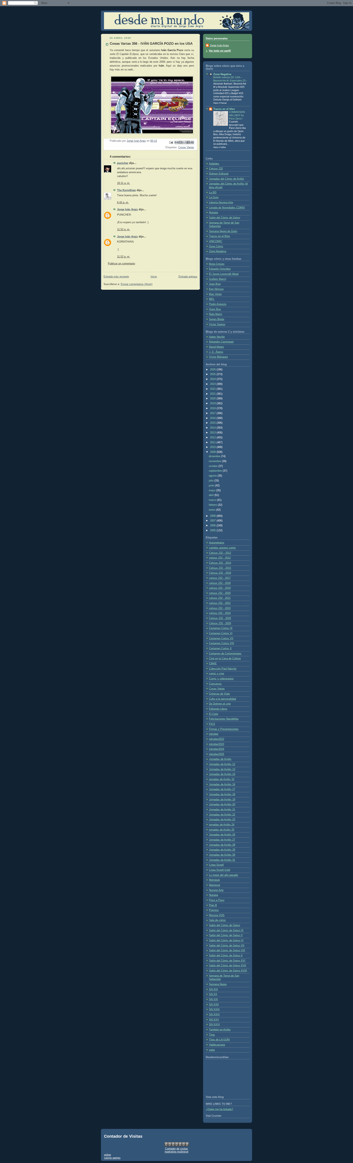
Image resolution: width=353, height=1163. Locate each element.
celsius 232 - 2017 (220, 578)
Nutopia (213, 212)
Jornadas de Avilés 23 (222, 819)
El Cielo (213, 714)
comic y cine (216, 673)
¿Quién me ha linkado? (219, 1109)
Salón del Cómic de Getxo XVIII (228, 970)
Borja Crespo (216, 264)
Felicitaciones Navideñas (224, 718)
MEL (211, 299)
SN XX (213, 994)
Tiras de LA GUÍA (219, 1039)
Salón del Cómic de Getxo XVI (227, 960)
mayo (212, 490)
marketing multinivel (176, 1151)
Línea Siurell (216, 864)
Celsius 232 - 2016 (220, 572)
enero (212, 509)
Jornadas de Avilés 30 (222, 854)
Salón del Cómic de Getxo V (226, 935)
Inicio (154, 276)
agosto (213, 475)
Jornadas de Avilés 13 (222, 769)
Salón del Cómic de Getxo (224, 217)
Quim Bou (215, 309)
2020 (213, 398)
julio (211, 480)
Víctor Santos (217, 324)
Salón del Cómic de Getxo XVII (227, 965)
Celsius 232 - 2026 (220, 623)
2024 (213, 379)
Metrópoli (214, 880)
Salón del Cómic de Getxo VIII (227, 950)
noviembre (215, 461)
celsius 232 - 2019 (220, 588)
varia (212, 1049)
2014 (213, 427)
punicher (122, 163)
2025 (213, 374)
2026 (213, 369)
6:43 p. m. (123, 202)
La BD (212, 192)
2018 (213, 408)
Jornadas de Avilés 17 (222, 789)
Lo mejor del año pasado (223, 875)
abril (211, 495)
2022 (213, 389)
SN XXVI (214, 1024)
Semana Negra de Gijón (223, 231)
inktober (213, 734)
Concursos (215, 683)
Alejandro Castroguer (221, 341)
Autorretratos (216, 542)
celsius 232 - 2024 (220, 613)
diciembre (215, 456)
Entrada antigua (188, 276)
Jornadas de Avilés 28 (222, 844)
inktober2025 (216, 754)
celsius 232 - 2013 (220, 557)
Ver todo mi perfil (220, 50)
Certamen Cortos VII (221, 638)
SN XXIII (214, 1009)
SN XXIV (214, 1014)
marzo (213, 500)
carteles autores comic (222, 547)
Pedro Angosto (217, 304)
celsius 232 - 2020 (220, 593)
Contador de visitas (176, 1148)
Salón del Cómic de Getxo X (226, 955)
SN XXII (214, 1004)
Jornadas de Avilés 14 (222, 774)
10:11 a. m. (123, 183)
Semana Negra (218, 984)
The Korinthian (126, 190)
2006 (213, 525)
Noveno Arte (216, 890)
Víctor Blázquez (218, 356)
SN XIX (213, 989)
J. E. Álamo (216, 352)
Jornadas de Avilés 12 (222, 764)
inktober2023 (216, 744)
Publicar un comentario (121, 263)
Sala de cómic (217, 920)
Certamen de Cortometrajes (225, 653)
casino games (112, 1157)
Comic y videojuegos (221, 678)
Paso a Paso (216, 900)
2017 (213, 413)
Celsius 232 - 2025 (220, 618)
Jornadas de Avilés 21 (222, 809)
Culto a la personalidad (222, 698)
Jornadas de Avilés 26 (222, 834)
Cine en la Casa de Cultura (225, 658)
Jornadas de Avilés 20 (222, 804)
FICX (212, 724)
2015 (213, 422)
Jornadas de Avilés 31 (222, 860)
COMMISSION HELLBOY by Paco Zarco (237, 115)
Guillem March (217, 279)
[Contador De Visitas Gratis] (176, 1145)
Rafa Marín (215, 314)
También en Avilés (220, 1029)
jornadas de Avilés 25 (221, 829)
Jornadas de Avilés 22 (222, 814)
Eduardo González (220, 268)
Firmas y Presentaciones (224, 729)
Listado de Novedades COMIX (227, 207)
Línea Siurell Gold (219, 870)
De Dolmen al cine (220, 703)
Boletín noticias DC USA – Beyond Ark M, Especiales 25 (229, 79)
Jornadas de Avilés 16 (222, 784)
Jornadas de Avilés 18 (222, 794)
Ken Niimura (216, 289)
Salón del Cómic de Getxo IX (226, 930)
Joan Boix (215, 284)
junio (212, 485)
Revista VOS (217, 915)
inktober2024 (216, 749)
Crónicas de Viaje (219, 693)
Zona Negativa (222, 74)
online (107, 1154)
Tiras (212, 1034)
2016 (213, 418)
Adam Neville (217, 336)
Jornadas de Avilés (220, 759)
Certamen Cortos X (220, 648)
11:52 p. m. (123, 229)
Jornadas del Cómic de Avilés (226, 178)
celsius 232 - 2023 (220, 608)
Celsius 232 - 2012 (220, 552)
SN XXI (213, 999)
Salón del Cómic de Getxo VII (226, 945)
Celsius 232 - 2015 (220, 568)
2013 (213, 432)
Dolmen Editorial (218, 173)
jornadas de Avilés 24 (221, 824)
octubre (213, 466)
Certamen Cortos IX (220, 628)
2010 (213, 447)
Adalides (214, 163)
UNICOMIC (215, 241)
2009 (213, 452)
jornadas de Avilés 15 (221, 779)
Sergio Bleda (216, 319)
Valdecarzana (217, 1044)
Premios (214, 910)
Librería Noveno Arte (221, 202)
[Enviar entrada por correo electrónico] (171, 142)
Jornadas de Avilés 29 (222, 849)
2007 (213, 520)
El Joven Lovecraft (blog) (224, 274)
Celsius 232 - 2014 (220, 562)
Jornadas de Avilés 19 (222, 799)
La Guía (213, 197)
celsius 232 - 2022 (220, 603)
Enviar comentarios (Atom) (136, 284)
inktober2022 (216, 739)
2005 (213, 530)
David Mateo (216, 346)
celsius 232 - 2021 (220, 598)
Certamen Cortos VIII (221, 643)
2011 (213, 442)
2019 (213, 403)
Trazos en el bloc (224, 109)
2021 (213, 393)
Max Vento (215, 294)
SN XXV (214, 1019)
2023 (213, 384)
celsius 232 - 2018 (220, 583)
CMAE (213, 663)
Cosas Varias (186, 147)
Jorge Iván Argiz (127, 209)
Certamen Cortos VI (220, 633)
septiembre (216, 470)
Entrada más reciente (116, 276)
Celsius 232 (216, 168)
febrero (213, 505)
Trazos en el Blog (219, 236)
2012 (213, 437)
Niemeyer (214, 885)
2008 (213, 516)
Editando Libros (218, 708)
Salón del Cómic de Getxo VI (226, 940)
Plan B (213, 905)
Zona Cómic (216, 246)
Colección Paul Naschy (223, 668)
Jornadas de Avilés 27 (222, 839)
